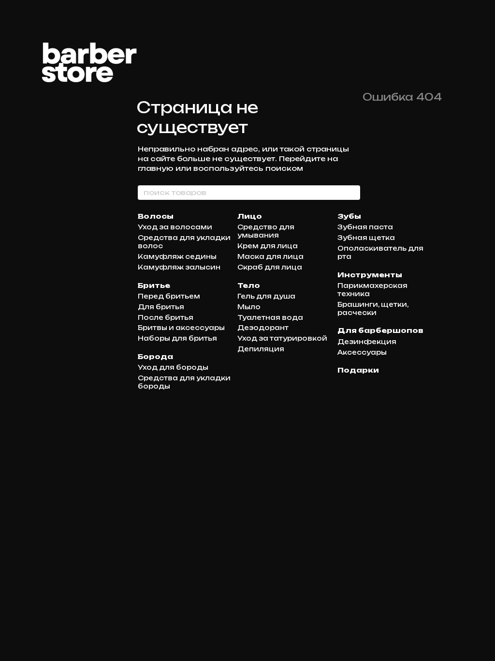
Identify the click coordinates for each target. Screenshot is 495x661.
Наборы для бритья (177, 338)
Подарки (358, 370)
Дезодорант (263, 327)
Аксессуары (362, 352)
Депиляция (260, 349)
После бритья (165, 317)
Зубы (349, 216)
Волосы (156, 216)
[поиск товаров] (352, 192)
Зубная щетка (366, 237)
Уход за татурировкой (282, 338)
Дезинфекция (366, 342)
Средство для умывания (265, 231)
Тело (248, 285)
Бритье (154, 285)
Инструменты (369, 274)
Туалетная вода (270, 317)
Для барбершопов (380, 330)
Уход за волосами (175, 227)
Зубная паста (365, 227)
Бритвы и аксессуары (181, 327)
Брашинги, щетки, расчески (372, 308)
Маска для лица (270, 256)
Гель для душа (266, 296)
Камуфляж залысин (179, 267)
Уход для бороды (173, 367)
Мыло (249, 307)
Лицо (249, 216)
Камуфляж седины (177, 256)
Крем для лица (267, 246)
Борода (155, 356)
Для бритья (161, 307)
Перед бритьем (169, 296)
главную (156, 168)
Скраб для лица (269, 267)
